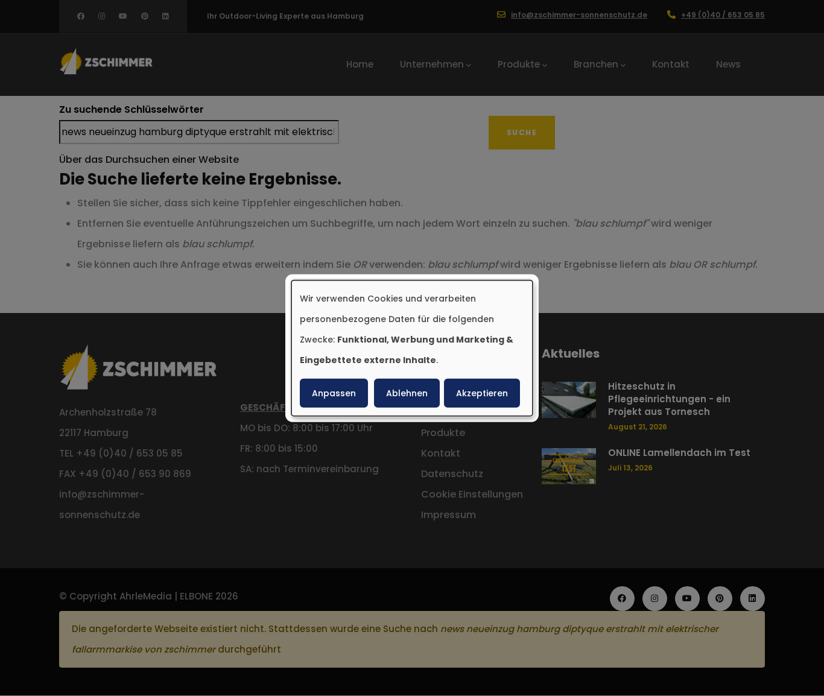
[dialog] (412, 348)
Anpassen (334, 393)
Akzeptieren (482, 393)
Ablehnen (407, 393)
